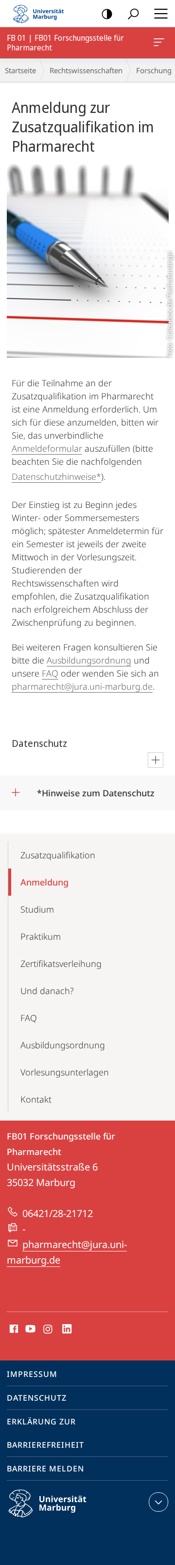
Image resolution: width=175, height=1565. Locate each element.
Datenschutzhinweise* (56, 476)
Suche (133, 13)
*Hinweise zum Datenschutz (96, 790)
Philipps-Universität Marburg (64, 1518)
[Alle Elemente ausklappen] (155, 760)
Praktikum (40, 936)
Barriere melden (45, 1468)
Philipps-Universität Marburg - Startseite (41, 13)
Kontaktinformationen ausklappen (158, 1502)
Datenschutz (37, 1397)
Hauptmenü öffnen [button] (160, 13)
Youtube (29, 1329)
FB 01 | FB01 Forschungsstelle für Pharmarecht (160, 42)
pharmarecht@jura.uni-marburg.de (82, 686)
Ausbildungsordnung (89, 660)
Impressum (32, 1374)
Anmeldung (44, 882)
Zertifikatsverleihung (61, 963)
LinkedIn (67, 1329)
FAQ (50, 673)
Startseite (20, 70)
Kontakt (36, 1099)
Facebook (13, 1329)
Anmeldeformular (47, 448)
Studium (37, 909)
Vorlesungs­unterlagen (64, 1072)
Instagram (48, 1329)
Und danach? (47, 990)
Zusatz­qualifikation (57, 855)
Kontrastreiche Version (107, 13)
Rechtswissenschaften (86, 70)
